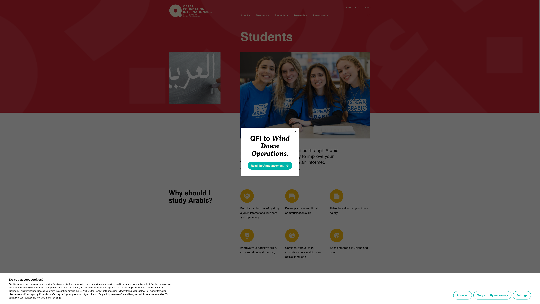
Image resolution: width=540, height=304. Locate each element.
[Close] (295, 131)
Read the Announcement (267, 165)
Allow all (462, 295)
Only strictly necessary (492, 295)
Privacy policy (31, 294)
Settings (521, 295)
